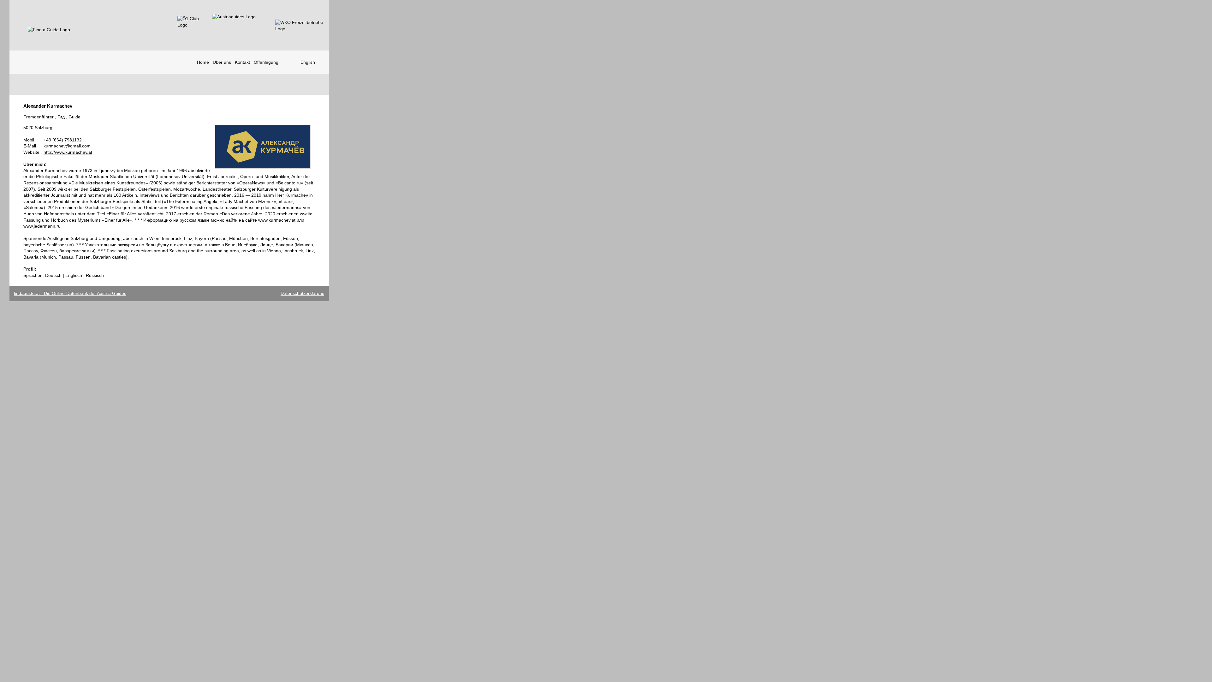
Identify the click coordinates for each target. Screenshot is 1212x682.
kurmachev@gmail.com (67, 145)
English (307, 62)
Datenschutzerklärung (302, 293)
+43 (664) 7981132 (63, 139)
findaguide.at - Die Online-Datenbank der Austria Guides (70, 293)
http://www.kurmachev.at (68, 152)
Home (203, 62)
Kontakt (242, 62)
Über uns (222, 62)
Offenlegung (266, 62)
